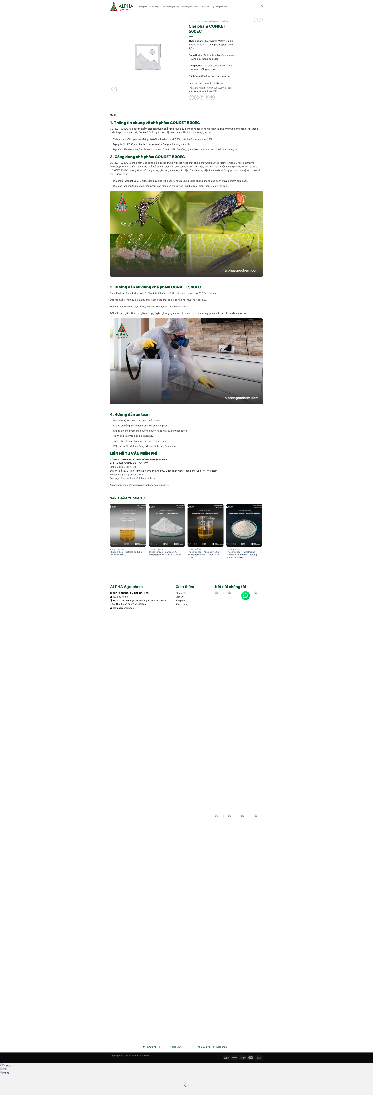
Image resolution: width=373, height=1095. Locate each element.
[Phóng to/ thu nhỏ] (11, 1077)
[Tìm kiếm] (262, 6)
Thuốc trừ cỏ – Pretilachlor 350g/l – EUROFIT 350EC (127, 553)
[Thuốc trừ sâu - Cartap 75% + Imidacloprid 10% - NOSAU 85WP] (167, 525)
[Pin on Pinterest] (207, 97)
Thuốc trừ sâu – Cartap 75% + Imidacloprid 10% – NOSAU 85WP (165, 553)
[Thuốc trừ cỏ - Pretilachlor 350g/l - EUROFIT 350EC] (128, 525)
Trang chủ (143, 6)
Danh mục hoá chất (189, 6)
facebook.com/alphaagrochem (138, 478)
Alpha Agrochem (200, 88)
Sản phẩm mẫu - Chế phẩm (217, 21)
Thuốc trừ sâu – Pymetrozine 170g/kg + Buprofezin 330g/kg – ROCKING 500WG (242, 554)
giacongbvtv (162, 485)
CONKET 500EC (216, 88)
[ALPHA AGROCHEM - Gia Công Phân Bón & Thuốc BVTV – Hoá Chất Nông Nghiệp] (122, 6)
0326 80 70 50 (127, 466)
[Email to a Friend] (201, 97)
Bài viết (205, 6)
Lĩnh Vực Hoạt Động (170, 6)
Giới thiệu (154, 6)
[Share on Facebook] (191, 97)
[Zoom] (114, 89)
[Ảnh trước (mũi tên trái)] (3, 1090)
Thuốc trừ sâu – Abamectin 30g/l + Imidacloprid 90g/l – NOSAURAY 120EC (205, 554)
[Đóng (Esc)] (3, 1077)
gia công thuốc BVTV (207, 91)
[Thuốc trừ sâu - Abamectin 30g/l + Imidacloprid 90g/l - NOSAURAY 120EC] (206, 525)
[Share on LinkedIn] (212, 97)
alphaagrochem (120, 485)
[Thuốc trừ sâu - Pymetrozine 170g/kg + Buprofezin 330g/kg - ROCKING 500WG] (244, 525)
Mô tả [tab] (113, 115)
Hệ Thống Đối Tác (219, 6)
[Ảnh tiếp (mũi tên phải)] (11, 1090)
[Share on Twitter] (196, 97)
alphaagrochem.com (131, 474)
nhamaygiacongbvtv (142, 485)
